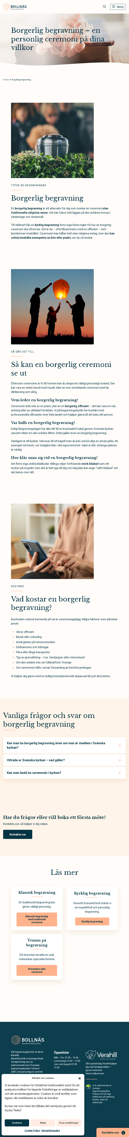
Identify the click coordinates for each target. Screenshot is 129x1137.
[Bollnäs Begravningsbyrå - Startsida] (28, 1040)
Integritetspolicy (50, 1130)
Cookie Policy (32, 1130)
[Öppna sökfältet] (104, 6)
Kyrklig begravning (92, 921)
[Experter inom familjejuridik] (101, 1055)
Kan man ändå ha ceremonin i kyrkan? (34, 773)
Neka (43, 1122)
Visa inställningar (69, 1122)
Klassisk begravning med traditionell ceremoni (36, 919)
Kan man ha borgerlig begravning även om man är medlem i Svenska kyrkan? (56, 745)
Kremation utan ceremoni (36, 970)
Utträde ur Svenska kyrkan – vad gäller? (36, 760)
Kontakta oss (18, 834)
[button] (79, 1078)
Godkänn (17, 1122)
